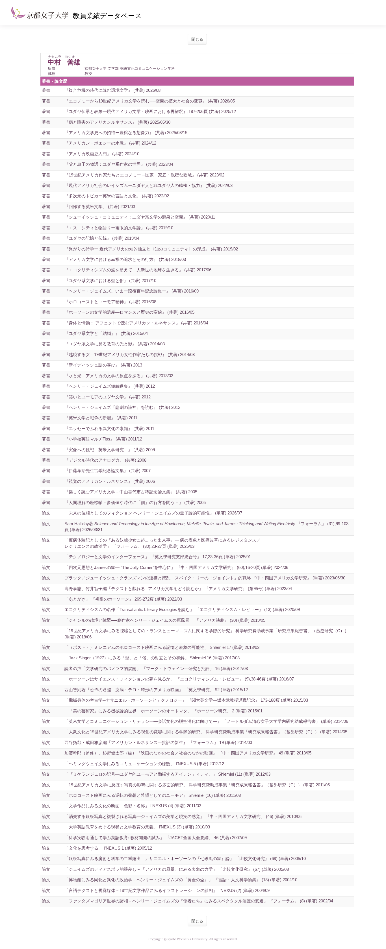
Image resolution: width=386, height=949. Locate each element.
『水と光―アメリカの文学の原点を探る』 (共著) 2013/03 (118, 375)
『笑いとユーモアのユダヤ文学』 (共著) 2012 (107, 396)
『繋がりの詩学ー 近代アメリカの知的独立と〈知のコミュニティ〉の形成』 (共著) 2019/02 (151, 248)
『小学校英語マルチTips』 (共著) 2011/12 (103, 439)
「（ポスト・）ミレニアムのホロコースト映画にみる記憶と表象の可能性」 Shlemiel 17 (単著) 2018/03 (161, 647)
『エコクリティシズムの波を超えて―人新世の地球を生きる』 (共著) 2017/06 (137, 269)
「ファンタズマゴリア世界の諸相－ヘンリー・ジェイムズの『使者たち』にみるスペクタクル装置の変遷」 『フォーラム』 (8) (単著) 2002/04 (198, 900)
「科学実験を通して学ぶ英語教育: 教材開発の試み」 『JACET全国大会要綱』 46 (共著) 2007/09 (155, 837)
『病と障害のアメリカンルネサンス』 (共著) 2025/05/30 (117, 122)
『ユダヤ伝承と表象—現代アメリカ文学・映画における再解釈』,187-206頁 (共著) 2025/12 (150, 111)
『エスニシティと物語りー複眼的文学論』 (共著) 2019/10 (118, 227)
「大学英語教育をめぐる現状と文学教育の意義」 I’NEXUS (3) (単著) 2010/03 (137, 826)
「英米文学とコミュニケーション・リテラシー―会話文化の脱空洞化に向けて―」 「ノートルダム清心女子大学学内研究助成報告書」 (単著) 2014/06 (206, 721)
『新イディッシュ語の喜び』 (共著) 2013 (103, 365)
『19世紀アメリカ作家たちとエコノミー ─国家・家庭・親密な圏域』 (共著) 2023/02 (144, 175)
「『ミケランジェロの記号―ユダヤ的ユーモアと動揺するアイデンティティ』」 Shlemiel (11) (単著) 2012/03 (167, 774)
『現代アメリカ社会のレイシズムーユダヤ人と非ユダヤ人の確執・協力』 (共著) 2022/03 (148, 185)
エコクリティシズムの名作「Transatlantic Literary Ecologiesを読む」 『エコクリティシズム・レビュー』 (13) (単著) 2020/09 (182, 609)
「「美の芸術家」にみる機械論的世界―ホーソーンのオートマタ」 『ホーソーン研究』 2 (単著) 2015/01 (163, 710)
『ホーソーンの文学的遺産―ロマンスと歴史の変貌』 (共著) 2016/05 (129, 312)
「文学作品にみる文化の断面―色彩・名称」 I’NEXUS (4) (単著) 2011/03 (132, 805)
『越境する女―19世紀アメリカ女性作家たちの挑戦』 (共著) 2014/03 (129, 354)
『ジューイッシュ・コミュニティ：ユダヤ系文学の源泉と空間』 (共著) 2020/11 (139, 217)
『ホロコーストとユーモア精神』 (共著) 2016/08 (110, 301)
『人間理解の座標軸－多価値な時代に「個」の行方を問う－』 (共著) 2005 (135, 502)
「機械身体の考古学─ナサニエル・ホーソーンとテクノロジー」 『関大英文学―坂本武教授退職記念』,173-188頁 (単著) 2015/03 (186, 700)
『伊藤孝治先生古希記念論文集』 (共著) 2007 (107, 470)
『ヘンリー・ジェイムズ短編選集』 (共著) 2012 (109, 386)
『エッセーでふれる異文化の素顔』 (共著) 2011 (109, 428)
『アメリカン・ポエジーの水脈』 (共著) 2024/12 (110, 143)
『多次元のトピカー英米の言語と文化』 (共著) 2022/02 (116, 195)
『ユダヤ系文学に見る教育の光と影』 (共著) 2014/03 (114, 343)
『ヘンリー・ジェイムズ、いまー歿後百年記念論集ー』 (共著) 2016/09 (131, 291)
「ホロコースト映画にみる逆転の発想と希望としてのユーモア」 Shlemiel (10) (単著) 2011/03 (152, 795)
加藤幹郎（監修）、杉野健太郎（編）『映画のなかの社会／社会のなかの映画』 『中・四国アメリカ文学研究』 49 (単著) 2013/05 (187, 753)
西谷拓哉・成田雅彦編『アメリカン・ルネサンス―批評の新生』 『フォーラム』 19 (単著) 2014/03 (158, 742)
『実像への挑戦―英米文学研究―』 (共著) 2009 (109, 449)
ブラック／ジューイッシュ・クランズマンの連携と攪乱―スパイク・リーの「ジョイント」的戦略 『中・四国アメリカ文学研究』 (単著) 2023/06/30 (204, 577)
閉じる (197, 39)
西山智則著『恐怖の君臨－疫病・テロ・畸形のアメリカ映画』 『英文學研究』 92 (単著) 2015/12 (156, 689)
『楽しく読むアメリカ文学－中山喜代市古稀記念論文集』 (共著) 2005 (130, 491)
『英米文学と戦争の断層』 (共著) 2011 (100, 417)
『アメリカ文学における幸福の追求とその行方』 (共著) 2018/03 (125, 259)
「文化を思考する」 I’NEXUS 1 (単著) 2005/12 (108, 848)
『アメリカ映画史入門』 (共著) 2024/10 (101, 153)
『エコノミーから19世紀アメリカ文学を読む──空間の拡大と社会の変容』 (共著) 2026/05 (149, 101)
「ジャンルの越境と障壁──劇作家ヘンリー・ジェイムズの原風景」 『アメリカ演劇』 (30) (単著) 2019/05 (164, 620)
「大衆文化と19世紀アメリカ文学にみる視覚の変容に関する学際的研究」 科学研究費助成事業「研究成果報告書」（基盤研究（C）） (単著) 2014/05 (205, 731)
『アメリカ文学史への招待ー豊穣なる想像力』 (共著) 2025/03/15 (125, 132)
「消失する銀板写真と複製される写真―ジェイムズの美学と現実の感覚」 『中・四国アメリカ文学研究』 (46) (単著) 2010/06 (183, 816)
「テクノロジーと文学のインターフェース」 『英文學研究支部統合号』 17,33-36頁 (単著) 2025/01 (157, 556)
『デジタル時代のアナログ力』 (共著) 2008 (105, 460)
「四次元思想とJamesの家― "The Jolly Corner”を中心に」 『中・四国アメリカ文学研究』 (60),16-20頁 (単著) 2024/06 (176, 567)
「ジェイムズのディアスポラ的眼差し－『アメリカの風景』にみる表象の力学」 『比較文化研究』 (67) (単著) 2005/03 (176, 869)
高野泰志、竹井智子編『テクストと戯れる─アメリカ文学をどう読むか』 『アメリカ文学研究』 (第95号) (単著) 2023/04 (178, 588)
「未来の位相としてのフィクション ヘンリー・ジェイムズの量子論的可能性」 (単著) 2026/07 (153, 513)
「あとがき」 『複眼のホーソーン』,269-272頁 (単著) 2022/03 (123, 599)
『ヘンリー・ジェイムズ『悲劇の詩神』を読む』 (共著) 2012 (122, 407)
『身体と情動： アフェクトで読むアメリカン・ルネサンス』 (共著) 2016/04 (136, 322)
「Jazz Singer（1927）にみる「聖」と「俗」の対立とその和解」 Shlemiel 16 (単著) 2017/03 (152, 657)
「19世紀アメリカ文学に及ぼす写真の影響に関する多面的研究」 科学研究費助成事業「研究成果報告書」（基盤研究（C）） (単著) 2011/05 (197, 784)
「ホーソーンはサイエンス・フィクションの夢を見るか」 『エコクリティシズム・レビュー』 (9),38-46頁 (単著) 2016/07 (179, 679)
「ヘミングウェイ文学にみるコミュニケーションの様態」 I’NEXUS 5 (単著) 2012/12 (144, 763)
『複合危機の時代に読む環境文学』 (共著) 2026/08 (112, 90)
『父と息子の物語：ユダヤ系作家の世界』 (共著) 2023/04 (118, 164)
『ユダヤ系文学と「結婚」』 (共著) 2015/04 (106, 333)
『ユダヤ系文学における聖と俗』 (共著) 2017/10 (110, 280)
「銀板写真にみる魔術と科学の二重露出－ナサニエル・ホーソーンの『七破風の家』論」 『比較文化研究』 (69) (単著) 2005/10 (185, 858)
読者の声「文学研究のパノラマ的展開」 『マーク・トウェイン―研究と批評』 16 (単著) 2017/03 (156, 668)
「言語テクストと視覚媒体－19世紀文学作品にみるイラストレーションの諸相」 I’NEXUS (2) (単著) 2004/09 (167, 890)
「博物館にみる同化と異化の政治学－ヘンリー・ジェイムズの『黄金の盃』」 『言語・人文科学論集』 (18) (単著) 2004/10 (180, 879)
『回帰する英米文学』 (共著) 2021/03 (99, 206)
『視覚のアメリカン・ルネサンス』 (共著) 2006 (109, 481)
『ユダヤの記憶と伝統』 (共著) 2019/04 (101, 238)
